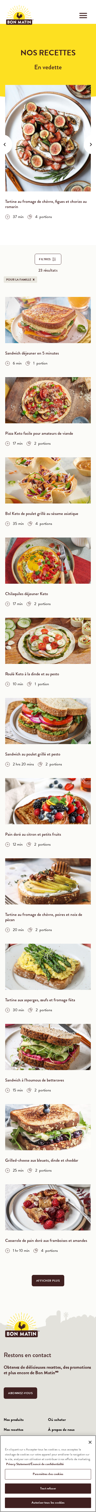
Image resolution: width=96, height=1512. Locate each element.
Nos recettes (13, 1430)
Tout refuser (48, 1488)
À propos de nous (61, 1430)
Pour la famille (21, 279)
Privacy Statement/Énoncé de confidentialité (35, 1464)
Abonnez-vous (20, 1393)
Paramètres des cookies (48, 1474)
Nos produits (14, 1420)
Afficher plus (48, 1280)
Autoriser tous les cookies (48, 1502)
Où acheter (57, 1420)
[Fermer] (90, 1442)
